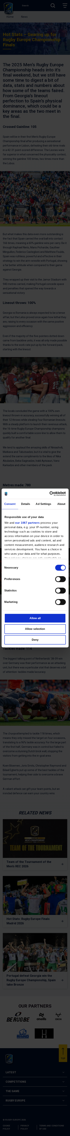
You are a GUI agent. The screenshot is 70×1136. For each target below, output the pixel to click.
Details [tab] (25, 503)
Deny (35, 639)
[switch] (60, 579)
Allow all (35, 618)
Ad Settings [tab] (43, 503)
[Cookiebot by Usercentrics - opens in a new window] (50, 493)
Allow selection (35, 629)
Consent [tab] (9, 503)
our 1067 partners (27, 522)
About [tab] (61, 503)
